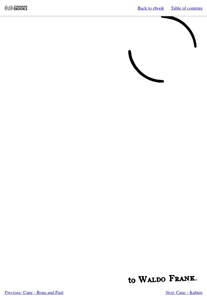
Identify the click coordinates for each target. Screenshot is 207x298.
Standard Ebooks (16, 8)
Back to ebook (151, 8)
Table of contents (186, 8)
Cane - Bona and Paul (34, 292)
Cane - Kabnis (184, 292)
